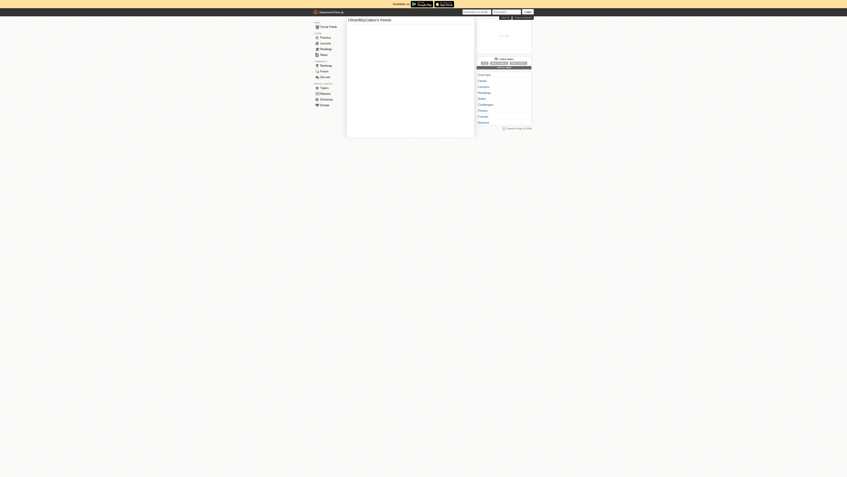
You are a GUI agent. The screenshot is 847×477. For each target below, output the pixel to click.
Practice (325, 37)
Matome (325, 93)
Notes (324, 55)
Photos (482, 110)
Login (528, 12)
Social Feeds (328, 26)
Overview (484, 75)
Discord (325, 77)
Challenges (485, 104)
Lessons (325, 43)
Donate (324, 105)
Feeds (482, 81)
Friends (483, 116)
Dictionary (326, 99)
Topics (324, 88)
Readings (326, 49)
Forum (324, 71)
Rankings (326, 65)
